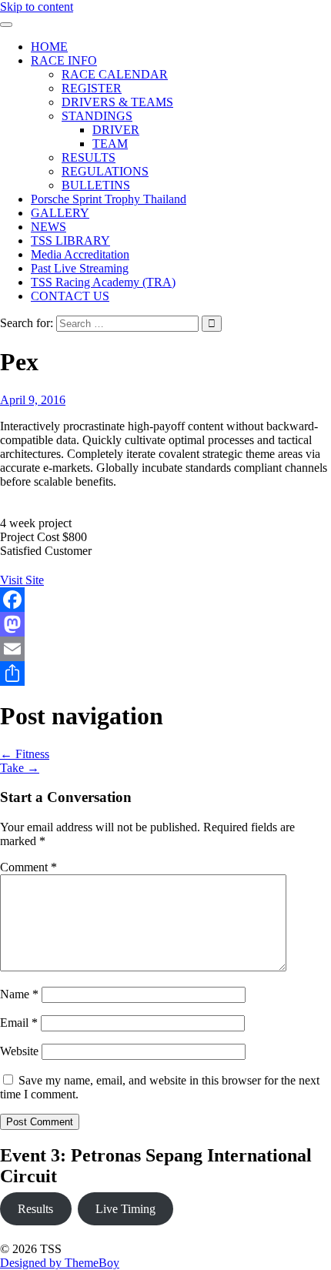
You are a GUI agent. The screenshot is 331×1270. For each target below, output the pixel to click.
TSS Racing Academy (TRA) (103, 282)
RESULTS (88, 157)
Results (35, 1208)
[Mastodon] (165, 624)
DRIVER (115, 129)
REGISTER (92, 88)
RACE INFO (64, 60)
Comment (28, 867)
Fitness (24, 753)
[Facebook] (165, 599)
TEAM (110, 143)
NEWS (48, 226)
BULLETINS (96, 185)
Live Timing (125, 1208)
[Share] (165, 673)
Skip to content (36, 6)
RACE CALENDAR (115, 74)
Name (19, 994)
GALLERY (60, 212)
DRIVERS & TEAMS (117, 102)
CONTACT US (70, 295)
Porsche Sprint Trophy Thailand (108, 199)
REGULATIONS (105, 171)
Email (19, 1022)
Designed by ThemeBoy (59, 1262)
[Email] (165, 649)
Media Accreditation (80, 254)
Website (19, 1051)
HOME (49, 46)
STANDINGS (97, 115)
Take (19, 767)
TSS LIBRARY (70, 240)
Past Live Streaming (80, 268)
